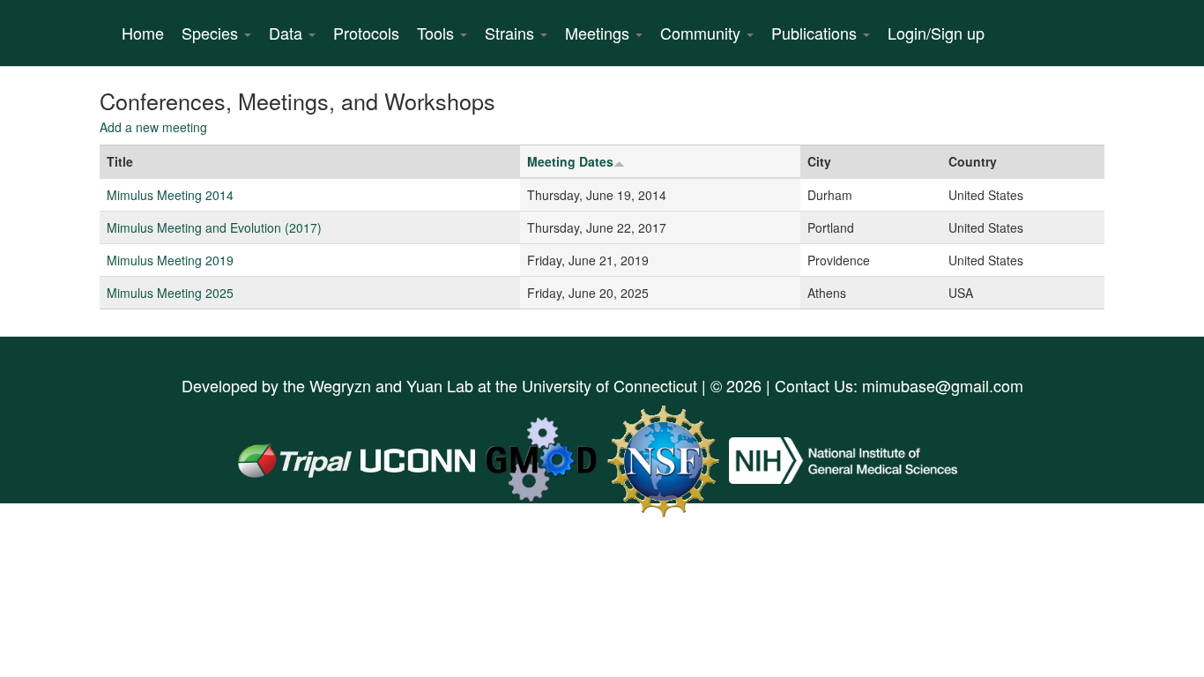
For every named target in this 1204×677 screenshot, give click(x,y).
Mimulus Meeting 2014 (170, 195)
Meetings (599, 32)
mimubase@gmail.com (942, 385)
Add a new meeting (153, 127)
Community (702, 32)
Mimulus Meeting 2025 (170, 292)
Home (143, 32)
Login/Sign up (936, 32)
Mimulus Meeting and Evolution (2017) (214, 227)
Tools (437, 32)
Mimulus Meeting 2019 (170, 260)
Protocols (366, 32)
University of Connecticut (609, 385)
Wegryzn (340, 385)
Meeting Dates (570, 161)
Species (212, 32)
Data (288, 32)
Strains (512, 32)
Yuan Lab (439, 385)
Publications (816, 32)
